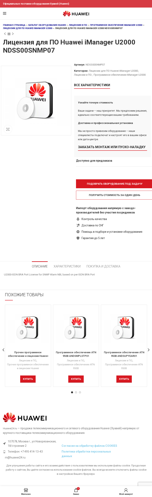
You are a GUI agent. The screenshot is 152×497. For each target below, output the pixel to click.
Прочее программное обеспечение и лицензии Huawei (28, 366)
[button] (28, 379)
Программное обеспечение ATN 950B (76, 366)
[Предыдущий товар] (5, 34)
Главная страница (14, 25)
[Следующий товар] (13, 34)
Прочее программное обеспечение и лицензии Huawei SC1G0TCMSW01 (28, 356)
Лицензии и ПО (78, 25)
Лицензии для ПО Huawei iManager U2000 (27, 28)
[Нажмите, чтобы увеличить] (8, 129)
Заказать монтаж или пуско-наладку (111, 147)
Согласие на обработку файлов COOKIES (89, 445)
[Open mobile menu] (4, 13)
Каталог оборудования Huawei (47, 25)
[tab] (40, 265)
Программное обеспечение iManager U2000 (116, 25)
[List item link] (31, 451)
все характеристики (92, 85)
